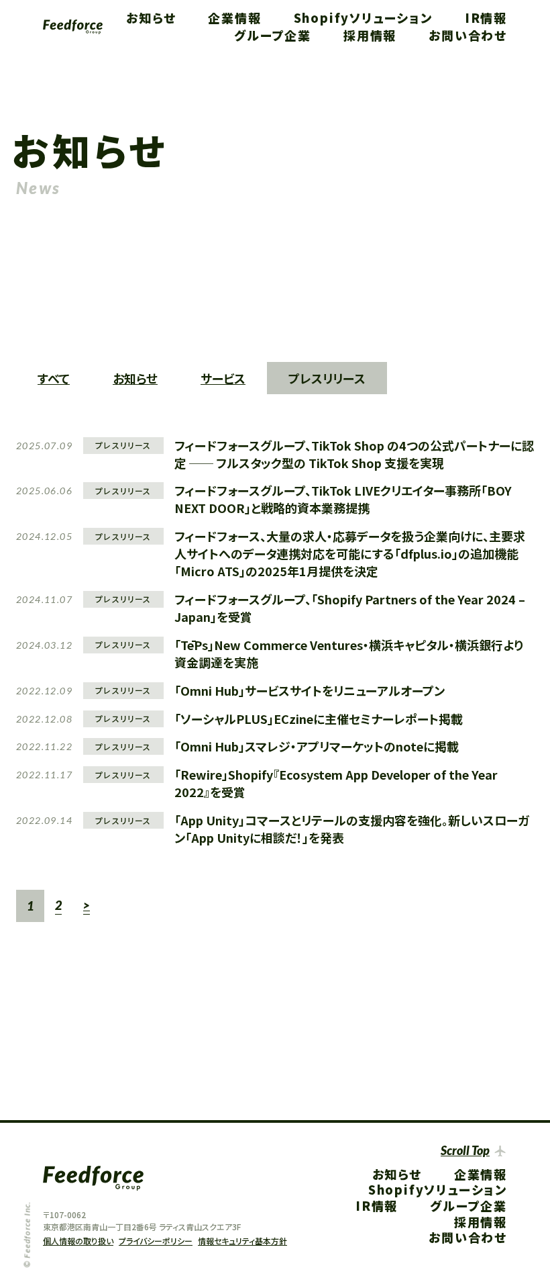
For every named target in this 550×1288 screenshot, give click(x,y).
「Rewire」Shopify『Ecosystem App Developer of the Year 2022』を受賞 (336, 783)
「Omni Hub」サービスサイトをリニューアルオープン (309, 690)
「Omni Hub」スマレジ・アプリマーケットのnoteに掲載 (316, 746)
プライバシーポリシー (155, 1240)
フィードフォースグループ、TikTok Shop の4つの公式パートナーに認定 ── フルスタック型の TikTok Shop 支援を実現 (354, 453)
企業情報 (234, 17)
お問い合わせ (468, 35)
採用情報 (369, 35)
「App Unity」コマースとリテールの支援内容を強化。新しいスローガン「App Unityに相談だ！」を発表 (351, 828)
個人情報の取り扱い (78, 1240)
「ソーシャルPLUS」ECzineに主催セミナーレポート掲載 (318, 718)
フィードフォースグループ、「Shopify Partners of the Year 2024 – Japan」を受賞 (349, 607)
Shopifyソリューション (363, 17)
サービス (223, 378)
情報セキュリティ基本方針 (242, 1240)
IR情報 (486, 17)
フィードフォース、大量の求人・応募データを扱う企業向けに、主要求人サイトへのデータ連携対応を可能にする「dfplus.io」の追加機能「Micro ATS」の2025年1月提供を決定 (349, 553)
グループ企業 (272, 35)
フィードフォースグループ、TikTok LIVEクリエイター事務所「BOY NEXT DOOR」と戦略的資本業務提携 (343, 498)
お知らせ (151, 17)
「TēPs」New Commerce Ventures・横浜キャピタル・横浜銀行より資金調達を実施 (348, 653)
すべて (54, 378)
